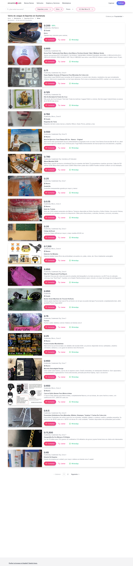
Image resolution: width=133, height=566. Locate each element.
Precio (68, 9)
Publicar (121, 3)
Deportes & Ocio (29, 18)
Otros (57, 9)
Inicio (9, 18)
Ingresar (111, 3)
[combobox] (115, 16)
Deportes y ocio (42, 9)
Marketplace (17, 18)
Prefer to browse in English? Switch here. (23, 563)
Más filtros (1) (85, 9)
